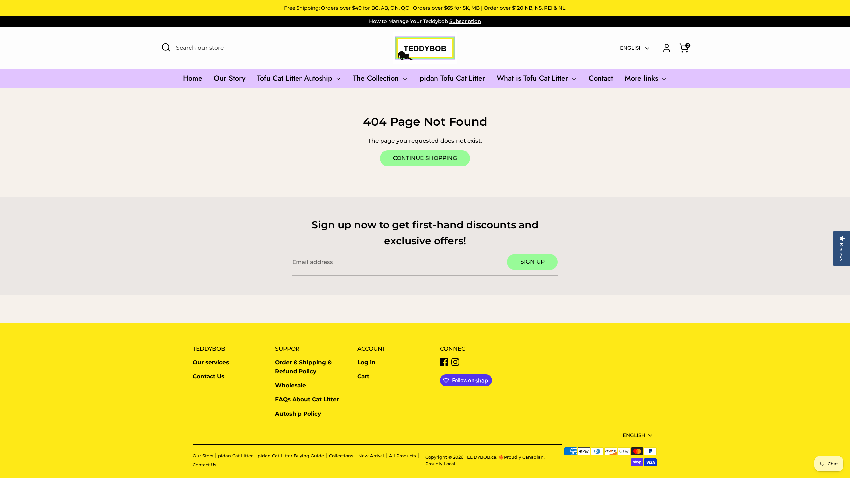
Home (192, 78)
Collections (341, 455)
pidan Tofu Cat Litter (452, 78)
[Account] (666, 48)
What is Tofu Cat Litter (533, 78)
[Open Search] (166, 47)
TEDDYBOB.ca (480, 457)
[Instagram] (455, 362)
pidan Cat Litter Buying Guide (291, 455)
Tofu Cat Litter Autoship (296, 78)
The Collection (377, 78)
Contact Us (204, 464)
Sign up (532, 261)
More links (642, 78)
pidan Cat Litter (235, 455)
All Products (402, 455)
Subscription (465, 21)
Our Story (229, 78)
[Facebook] (444, 362)
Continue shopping (425, 158)
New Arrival (371, 455)
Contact (601, 78)
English (631, 48)
